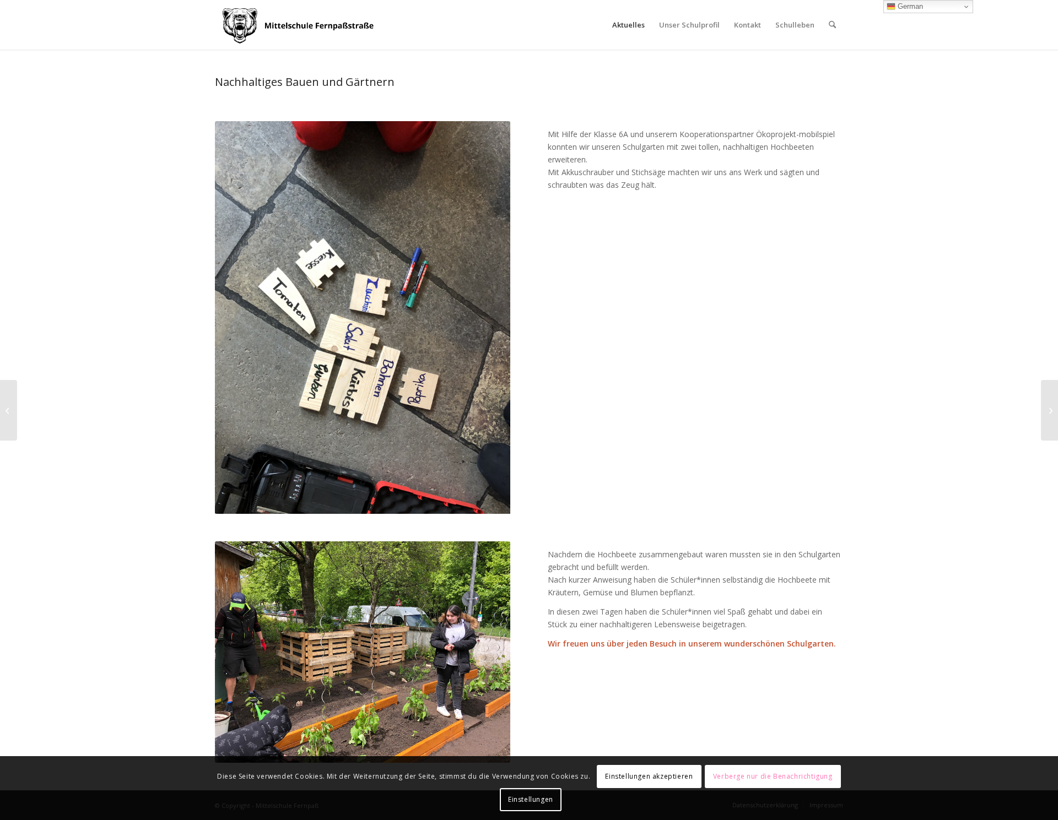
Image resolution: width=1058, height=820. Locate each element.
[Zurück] (239, 317)
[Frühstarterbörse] (8, 410)
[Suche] (832, 25)
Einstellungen (530, 799)
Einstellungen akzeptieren (649, 776)
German (909, 6)
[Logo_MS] (300, 25)
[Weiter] (485, 317)
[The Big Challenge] (1049, 410)
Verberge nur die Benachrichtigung (773, 776)
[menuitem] (628, 25)
